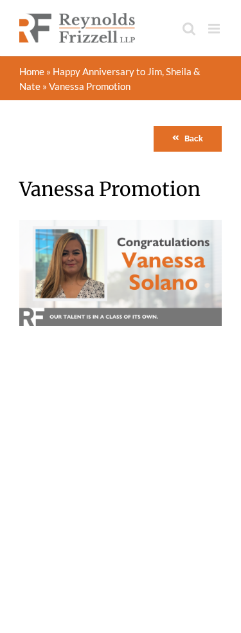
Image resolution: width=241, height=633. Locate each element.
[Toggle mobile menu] (215, 28)
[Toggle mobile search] (189, 28)
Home (31, 71)
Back (193, 138)
